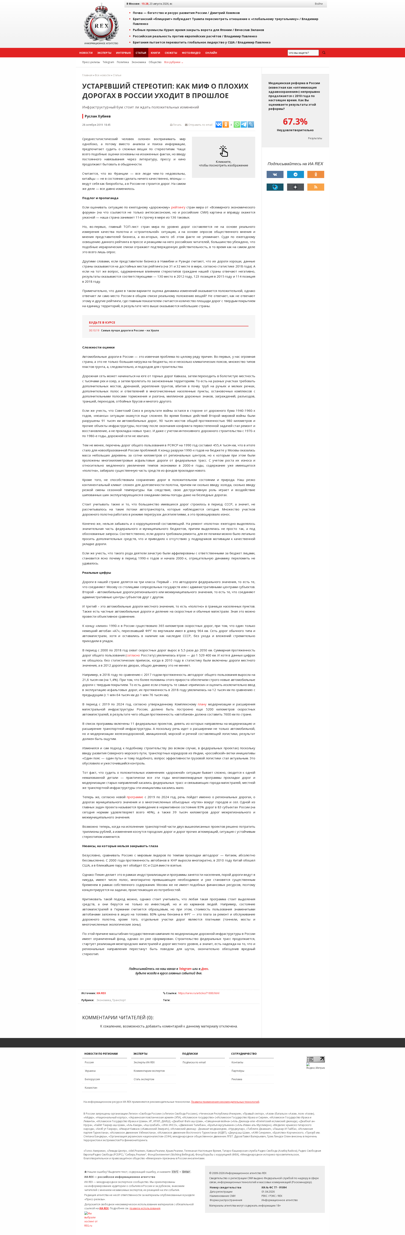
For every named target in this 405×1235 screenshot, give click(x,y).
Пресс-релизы (91, 62)
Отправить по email (200, 125)
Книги (155, 53)
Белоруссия (92, 1079)
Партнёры (238, 1071)
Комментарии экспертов (149, 1071)
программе (135, 797)
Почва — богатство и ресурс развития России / (186, 13)
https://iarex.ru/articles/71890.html (198, 993)
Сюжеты (171, 53)
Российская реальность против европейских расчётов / (195, 36)
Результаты (315, 138)
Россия (89, 1062)
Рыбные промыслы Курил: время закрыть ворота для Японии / (198, 30)
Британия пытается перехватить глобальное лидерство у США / (202, 42)
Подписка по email (194, 1062)
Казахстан (91, 1087)
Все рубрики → (174, 62)
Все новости (102, 75)
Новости (86, 53)
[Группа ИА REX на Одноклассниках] (315, 174)
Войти (319, 3)
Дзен (204, 968)
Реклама (237, 1079)
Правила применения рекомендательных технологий (225, 1102)
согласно (133, 655)
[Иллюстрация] (224, 157)
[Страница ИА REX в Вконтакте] (275, 174)
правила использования (145, 1208)
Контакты (237, 1062)
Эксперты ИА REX (144, 1062)
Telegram (108, 62)
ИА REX (101, 993)
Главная (87, 75)
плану (202, 704)
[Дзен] (295, 187)
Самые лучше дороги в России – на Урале (130, 330)
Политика (123, 62)
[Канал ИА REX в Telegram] (295, 174)
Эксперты (104, 53)
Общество (155, 62)
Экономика (139, 62)
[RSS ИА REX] (315, 187)
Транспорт (119, 1000)
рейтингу (178, 207)
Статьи (141, 53)
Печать (177, 125)
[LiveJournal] (275, 187)
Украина (90, 1071)
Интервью (123, 53)
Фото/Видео (191, 53)
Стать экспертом (144, 1079)
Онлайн (211, 53)
